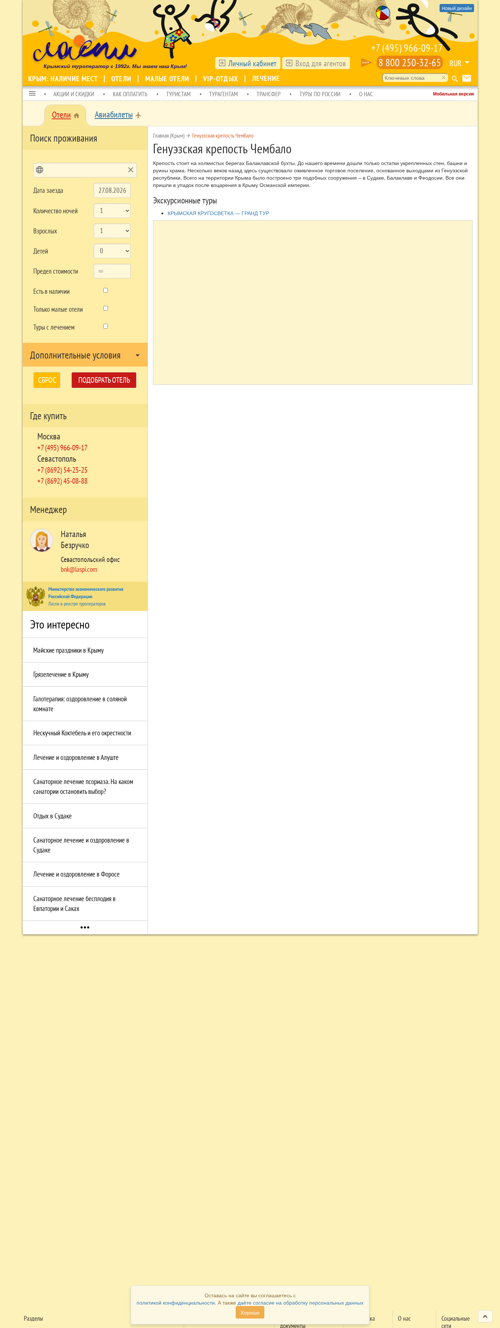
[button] (32, 93)
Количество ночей (55, 210)
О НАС (366, 94)
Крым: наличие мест (64, 78)
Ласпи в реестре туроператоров (77, 603)
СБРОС (47, 380)
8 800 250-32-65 (409, 62)
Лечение (266, 78)
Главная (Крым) (168, 135)
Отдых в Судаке (52, 815)
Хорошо (250, 1312)
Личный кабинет (252, 63)
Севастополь (56, 458)
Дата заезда (48, 190)
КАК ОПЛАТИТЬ (130, 94)
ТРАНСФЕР (269, 94)
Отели (122, 78)
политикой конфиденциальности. (176, 1302)
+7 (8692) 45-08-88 (62, 481)
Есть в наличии (51, 291)
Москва (48, 436)
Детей (40, 251)
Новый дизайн (457, 8)
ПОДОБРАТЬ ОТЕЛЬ (104, 380)
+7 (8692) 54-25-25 (62, 470)
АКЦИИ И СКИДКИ (73, 94)
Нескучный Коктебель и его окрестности (82, 732)
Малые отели (168, 78)
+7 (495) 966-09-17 (407, 48)
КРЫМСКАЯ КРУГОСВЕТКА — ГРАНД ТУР (218, 213)
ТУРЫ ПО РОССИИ (319, 94)
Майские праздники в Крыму (68, 650)
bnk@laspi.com (79, 569)
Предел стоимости (55, 271)
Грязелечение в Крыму (61, 674)
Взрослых (45, 230)
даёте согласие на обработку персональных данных (300, 1302)
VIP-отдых (221, 78)
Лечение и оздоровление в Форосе (76, 874)
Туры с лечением (54, 327)
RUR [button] (455, 63)
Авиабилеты (114, 114)
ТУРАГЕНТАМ (223, 94)
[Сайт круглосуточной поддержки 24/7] (367, 62)
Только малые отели (58, 309)
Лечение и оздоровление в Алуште (76, 757)
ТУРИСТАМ (178, 94)
